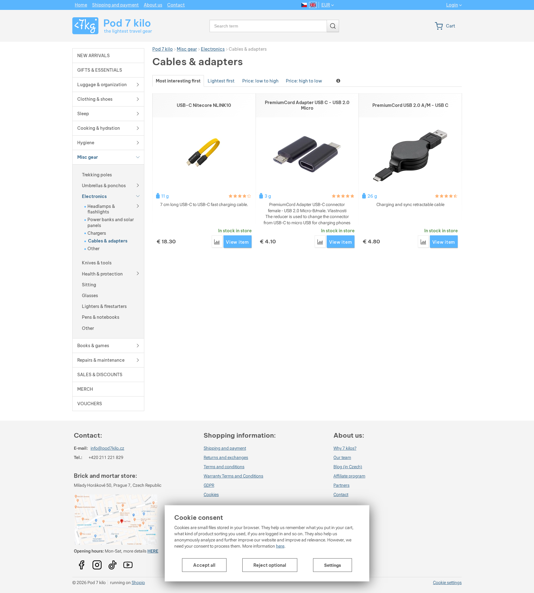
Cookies (211, 494)
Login (452, 5)
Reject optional (269, 565)
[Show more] (138, 185)
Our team (342, 457)
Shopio (138, 582)
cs (304, 5)
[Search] (333, 26)
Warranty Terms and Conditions (233, 475)
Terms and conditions (224, 466)
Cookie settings (447, 582)
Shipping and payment (225, 448)
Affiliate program (349, 475)
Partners (341, 485)
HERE (152, 551)
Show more (339, 81)
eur (325, 5)
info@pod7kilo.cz (107, 448)
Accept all (204, 565)
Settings (332, 565)
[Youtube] (81, 562)
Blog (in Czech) (347, 466)
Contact (340, 494)
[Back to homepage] (108, 25)
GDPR (209, 485)
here (280, 546)
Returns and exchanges (226, 457)
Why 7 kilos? (344, 448)
